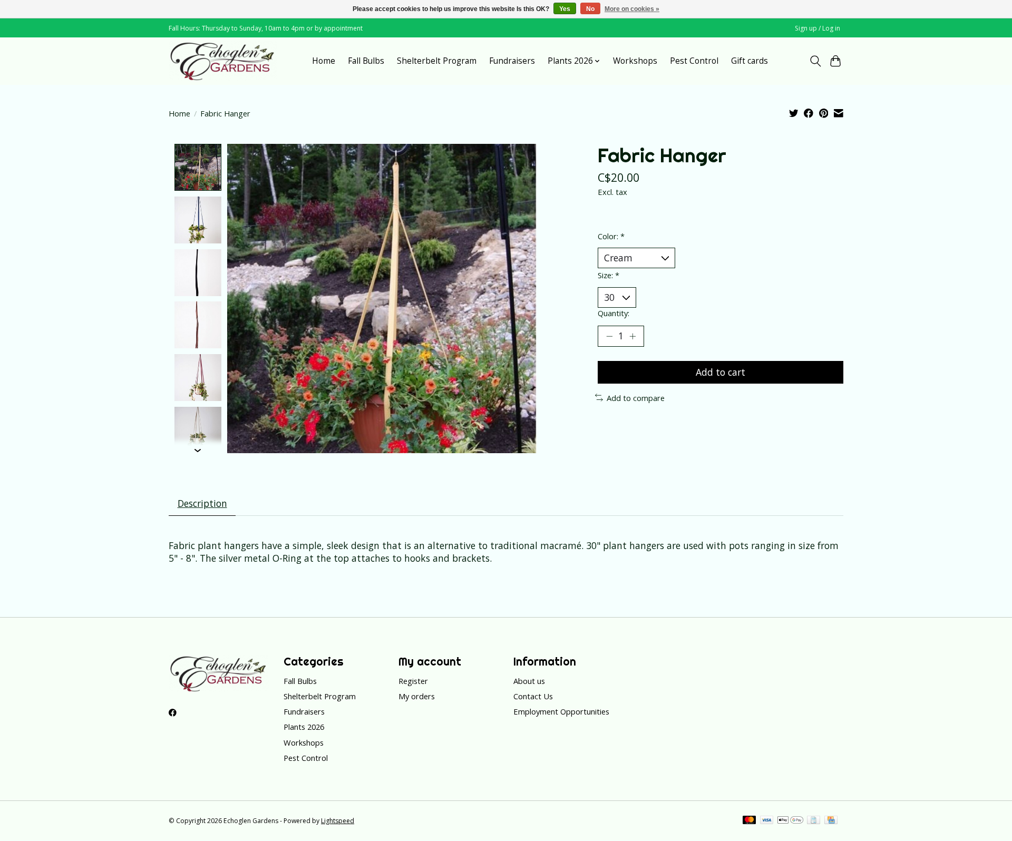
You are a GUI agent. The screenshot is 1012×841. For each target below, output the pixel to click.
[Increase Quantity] (632, 336)
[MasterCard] (749, 821)
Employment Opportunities (561, 711)
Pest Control (694, 60)
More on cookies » (632, 9)
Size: (608, 275)
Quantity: (613, 313)
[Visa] (767, 821)
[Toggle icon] (815, 61)
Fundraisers (512, 60)
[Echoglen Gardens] (223, 61)
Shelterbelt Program (436, 60)
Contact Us (533, 696)
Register (413, 681)
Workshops (635, 60)
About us (529, 681)
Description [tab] (202, 503)
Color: (611, 236)
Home (323, 60)
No (590, 9)
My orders (416, 696)
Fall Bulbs (366, 60)
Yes (564, 9)
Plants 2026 (304, 726)
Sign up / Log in (817, 28)
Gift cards (749, 60)
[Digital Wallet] (790, 821)
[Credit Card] (831, 821)
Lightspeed (337, 820)
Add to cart (720, 372)
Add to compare (636, 398)
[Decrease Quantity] (609, 336)
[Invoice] (813, 821)
